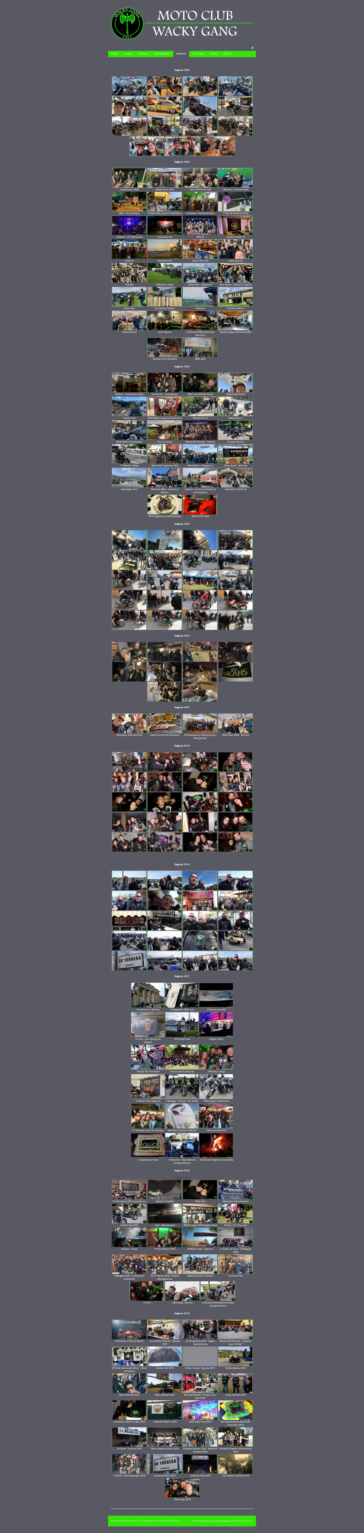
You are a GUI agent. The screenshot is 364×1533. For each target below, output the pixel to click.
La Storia (128, 54)
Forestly (233, 1528)
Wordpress (252, 1528)
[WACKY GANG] (182, 40)
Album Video (198, 54)
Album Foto (181, 54)
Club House (143, 54)
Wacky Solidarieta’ (162, 54)
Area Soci (227, 54)
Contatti (213, 54)
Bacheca (114, 54)
